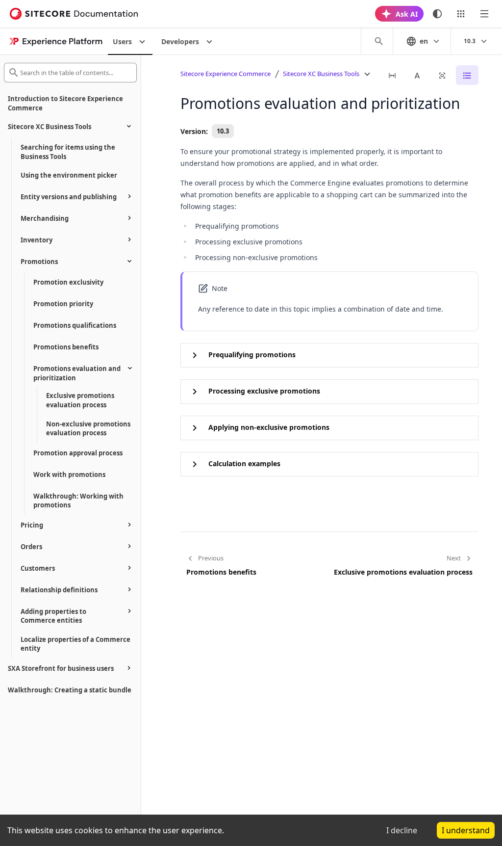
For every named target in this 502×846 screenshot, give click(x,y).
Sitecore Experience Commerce (225, 73)
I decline (401, 830)
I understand (466, 830)
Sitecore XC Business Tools (321, 73)
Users (122, 41)
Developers (180, 41)
